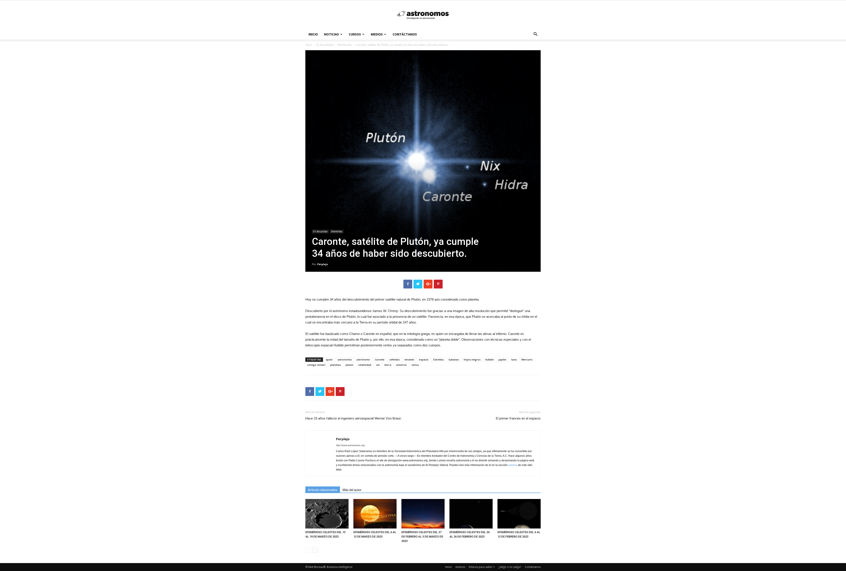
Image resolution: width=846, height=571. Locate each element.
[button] (535, 35)
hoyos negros (472, 359)
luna (514, 359)
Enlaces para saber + (482, 567)
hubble (489, 359)
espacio (424, 359)
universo (401, 364)
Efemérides (345, 45)
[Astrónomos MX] (423, 15)
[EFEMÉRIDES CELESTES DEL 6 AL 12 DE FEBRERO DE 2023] (519, 514)
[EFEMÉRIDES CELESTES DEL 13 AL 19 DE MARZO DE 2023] (327, 514)
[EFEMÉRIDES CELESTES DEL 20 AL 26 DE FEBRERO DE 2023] (471, 514)
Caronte (379, 359)
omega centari (316, 364)
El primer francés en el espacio (518, 418)
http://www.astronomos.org (350, 445)
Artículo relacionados (322, 490)
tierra (387, 364)
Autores (460, 567)
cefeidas (394, 359)
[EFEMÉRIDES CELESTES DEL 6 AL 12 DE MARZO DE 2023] (375, 514)
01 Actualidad (324, 45)
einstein (409, 359)
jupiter (502, 359)
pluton (349, 364)
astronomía (345, 359)
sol (378, 364)
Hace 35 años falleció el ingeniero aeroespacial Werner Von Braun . (354, 418)
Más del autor (352, 490)
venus (415, 364)
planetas (335, 364)
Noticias (331, 34)
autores (512, 465)
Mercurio (526, 359)
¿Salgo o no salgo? (509, 567)
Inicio (313, 34)
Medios (377, 34)
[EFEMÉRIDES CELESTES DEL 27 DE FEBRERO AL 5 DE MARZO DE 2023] (423, 514)
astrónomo (363, 359)
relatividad (364, 364)
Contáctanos (405, 34)
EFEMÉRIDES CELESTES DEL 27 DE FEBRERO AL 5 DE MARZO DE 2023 (422, 536)
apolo (329, 359)
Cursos (355, 34)
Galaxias (454, 359)
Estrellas (438, 359)
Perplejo (322, 264)
